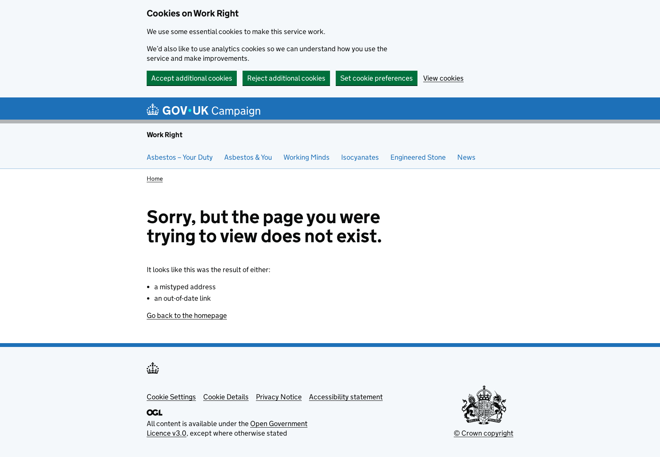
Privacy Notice (279, 396)
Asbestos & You (248, 157)
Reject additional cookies (286, 78)
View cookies (443, 78)
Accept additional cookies (191, 78)
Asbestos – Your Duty (180, 157)
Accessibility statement (346, 396)
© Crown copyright (483, 433)
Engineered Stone (418, 157)
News (466, 157)
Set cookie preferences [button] (376, 78)
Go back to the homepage (187, 315)
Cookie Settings (171, 396)
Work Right (165, 134)
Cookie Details (226, 396)
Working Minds (306, 157)
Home (155, 178)
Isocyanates (360, 157)
